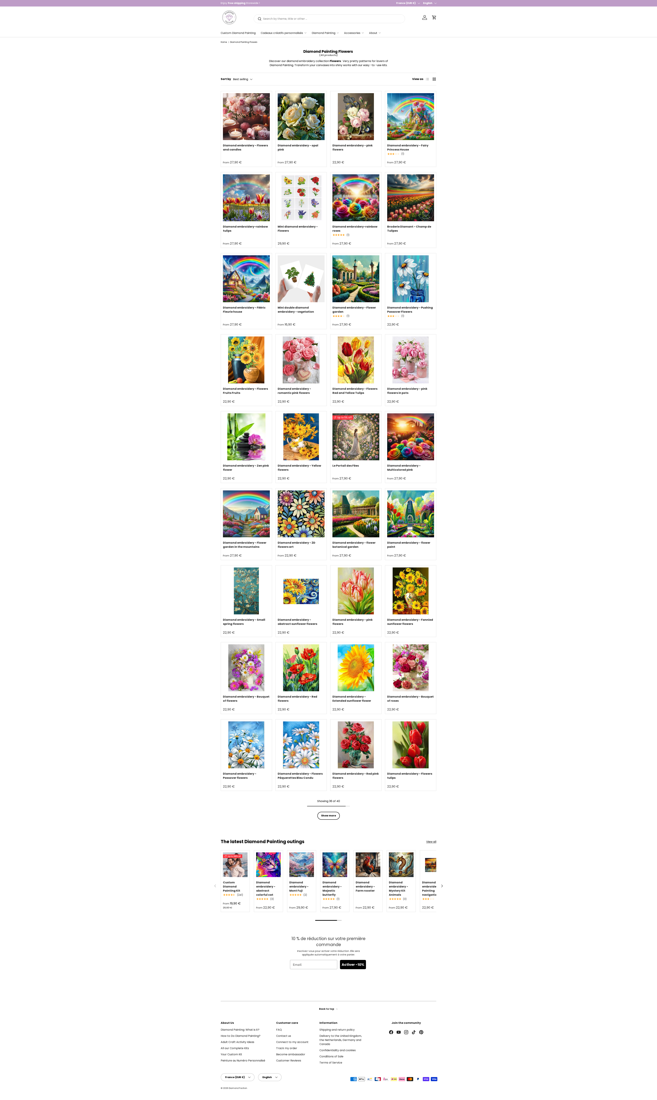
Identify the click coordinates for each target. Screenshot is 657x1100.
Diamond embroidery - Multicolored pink (404, 468)
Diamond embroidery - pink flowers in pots (407, 391)
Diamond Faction (238, 1088)
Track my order (286, 1048)
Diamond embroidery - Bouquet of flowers (246, 699)
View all (431, 842)
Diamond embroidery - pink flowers (352, 147)
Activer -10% (353, 964)
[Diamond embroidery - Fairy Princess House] (410, 116)
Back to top (327, 1009)
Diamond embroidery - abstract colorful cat (265, 888)
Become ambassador (290, 1054)
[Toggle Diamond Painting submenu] (338, 33)
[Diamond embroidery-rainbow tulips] (246, 197)
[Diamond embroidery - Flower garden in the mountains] (246, 513)
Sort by (226, 79)
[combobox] (329, 19)
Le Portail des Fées (345, 466)
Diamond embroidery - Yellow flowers (299, 468)
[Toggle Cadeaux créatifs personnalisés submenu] (305, 33)
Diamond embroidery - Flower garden (354, 310)
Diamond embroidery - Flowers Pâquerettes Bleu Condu (300, 776)
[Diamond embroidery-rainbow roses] (355, 197)
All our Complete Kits (235, 1048)
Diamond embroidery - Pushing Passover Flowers (410, 310)
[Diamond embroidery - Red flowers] (301, 667)
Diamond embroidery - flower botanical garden (354, 545)
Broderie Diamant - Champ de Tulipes (409, 229)
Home (224, 42)
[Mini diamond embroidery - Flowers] (301, 197)
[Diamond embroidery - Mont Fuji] (301, 864)
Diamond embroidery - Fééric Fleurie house (244, 310)
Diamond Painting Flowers (243, 42)
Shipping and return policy (337, 1030)
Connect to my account (292, 1042)
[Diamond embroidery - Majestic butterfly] (335, 864)
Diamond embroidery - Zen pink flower (246, 468)
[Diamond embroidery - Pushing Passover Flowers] (410, 278)
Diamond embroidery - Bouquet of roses (410, 699)
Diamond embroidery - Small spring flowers (244, 622)
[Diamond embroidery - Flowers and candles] (246, 116)
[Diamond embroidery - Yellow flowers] (301, 436)
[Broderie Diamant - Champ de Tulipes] (410, 197)
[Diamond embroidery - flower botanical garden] (355, 513)
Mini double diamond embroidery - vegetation (296, 310)
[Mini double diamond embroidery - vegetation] (301, 278)
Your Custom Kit (231, 1054)
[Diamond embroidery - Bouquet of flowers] (246, 667)
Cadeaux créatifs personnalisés (282, 33)
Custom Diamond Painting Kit (231, 886)
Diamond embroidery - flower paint (408, 545)
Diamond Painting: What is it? (240, 1030)
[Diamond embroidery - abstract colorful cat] (268, 864)
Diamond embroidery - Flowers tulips (409, 776)
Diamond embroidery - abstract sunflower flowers (297, 622)
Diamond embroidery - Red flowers (297, 699)
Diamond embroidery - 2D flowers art (296, 545)
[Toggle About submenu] (380, 33)
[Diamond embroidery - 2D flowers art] (301, 513)
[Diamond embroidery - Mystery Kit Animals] (401, 864)
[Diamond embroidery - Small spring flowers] (246, 590)
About (373, 33)
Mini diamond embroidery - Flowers (298, 229)
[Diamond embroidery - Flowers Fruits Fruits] (246, 359)
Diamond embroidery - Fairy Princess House (407, 147)
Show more (328, 815)
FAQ (279, 1030)
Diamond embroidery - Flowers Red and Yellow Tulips (354, 391)
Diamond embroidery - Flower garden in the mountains (244, 545)
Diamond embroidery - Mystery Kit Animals (398, 888)
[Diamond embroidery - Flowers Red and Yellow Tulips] (355, 359)
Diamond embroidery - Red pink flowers (355, 776)
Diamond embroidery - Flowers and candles (245, 147)
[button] (434, 17)
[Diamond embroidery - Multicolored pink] (410, 436)
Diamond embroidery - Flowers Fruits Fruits (245, 391)
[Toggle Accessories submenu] (363, 33)
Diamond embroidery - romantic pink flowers (294, 391)
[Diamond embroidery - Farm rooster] (368, 864)
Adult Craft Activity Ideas (237, 1042)
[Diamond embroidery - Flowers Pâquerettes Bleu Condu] (301, 744)
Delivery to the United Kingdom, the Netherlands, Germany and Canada (340, 1040)
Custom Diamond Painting (238, 33)
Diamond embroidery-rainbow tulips (245, 229)
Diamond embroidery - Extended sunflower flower (351, 699)
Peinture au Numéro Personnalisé (243, 1060)
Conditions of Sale (331, 1056)
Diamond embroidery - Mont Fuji (298, 886)
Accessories (352, 33)
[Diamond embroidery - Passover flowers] (246, 744)
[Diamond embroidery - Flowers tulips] (410, 744)
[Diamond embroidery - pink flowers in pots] (410, 359)
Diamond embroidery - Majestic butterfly (332, 888)
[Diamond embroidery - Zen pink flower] (246, 436)
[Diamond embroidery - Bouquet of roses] (410, 667)
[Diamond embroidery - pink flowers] (355, 116)
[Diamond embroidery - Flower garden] (355, 278)
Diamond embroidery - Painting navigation (431, 888)
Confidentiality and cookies (337, 1050)
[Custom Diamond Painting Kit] (235, 864)
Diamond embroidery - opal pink (298, 147)
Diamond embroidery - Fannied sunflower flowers (410, 622)
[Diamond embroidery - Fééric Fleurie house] (246, 278)
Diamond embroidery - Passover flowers (239, 776)
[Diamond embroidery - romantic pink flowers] (301, 359)
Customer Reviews (288, 1060)
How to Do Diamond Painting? (240, 1036)
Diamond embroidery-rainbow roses (354, 229)
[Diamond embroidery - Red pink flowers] (355, 744)
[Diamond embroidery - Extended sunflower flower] (355, 667)
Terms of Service (330, 1063)
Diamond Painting (323, 33)
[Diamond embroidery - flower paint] (410, 513)
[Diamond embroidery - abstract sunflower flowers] (301, 590)
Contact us (283, 1036)
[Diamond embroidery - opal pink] (301, 116)
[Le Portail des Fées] (355, 436)
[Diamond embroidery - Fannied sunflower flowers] (410, 590)
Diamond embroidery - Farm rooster (365, 886)
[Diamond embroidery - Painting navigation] (434, 864)
